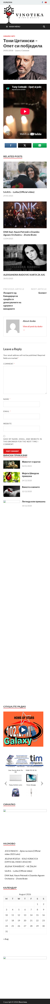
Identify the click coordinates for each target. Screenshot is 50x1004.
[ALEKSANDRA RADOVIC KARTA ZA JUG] (25, 271)
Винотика (23, 1002)
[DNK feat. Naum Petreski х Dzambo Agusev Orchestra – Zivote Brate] (25, 229)
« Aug (5, 939)
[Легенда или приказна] (11, 501)
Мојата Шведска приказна (30, 474)
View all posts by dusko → (32, 328)
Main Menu (14, 26)
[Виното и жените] (11, 487)
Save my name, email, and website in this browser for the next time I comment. (22, 441)
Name (6, 399)
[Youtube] (45, 2)
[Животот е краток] (11, 462)
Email (7, 411)
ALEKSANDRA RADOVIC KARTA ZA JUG (24, 274)
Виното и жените (31, 487)
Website (7, 424)
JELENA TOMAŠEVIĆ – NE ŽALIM (20, 866)
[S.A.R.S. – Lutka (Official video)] (25, 189)
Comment (9, 364)
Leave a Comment (22, 50)
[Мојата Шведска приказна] (11, 473)
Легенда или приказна (33, 501)
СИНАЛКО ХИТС (9, 36)
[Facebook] (42, 2)
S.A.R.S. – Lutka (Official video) (18, 192)
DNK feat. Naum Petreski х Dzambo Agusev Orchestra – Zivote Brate (21, 233)
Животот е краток (31, 461)
